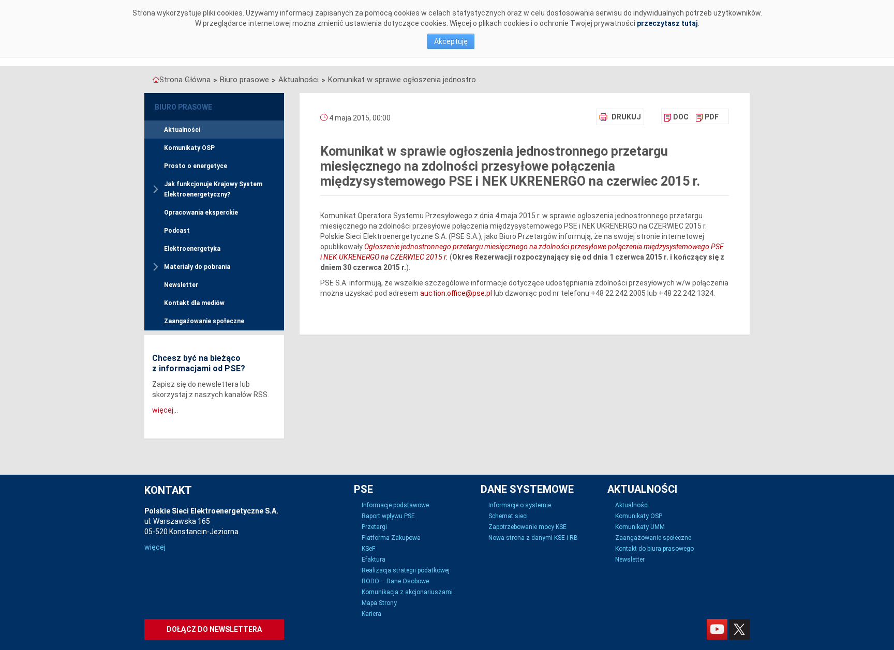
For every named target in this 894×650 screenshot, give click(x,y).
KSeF (368, 548)
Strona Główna (185, 79)
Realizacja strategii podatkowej (406, 570)
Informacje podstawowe (395, 505)
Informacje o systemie (519, 505)
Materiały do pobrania (197, 266)
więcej (155, 547)
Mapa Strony (379, 603)
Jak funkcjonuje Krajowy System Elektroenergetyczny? (213, 189)
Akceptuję (451, 41)
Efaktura (373, 559)
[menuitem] (676, 117)
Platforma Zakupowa (391, 537)
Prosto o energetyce (195, 166)
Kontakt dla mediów (194, 303)
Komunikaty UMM (640, 527)
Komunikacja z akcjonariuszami (407, 592)
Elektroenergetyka (192, 248)
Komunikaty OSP (189, 148)
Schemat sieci (508, 516)
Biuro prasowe (244, 79)
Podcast (177, 230)
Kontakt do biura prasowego (654, 548)
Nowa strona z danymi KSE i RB (533, 537)
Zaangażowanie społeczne (204, 321)
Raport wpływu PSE (388, 516)
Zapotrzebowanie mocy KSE (527, 527)
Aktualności (298, 79)
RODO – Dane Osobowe (395, 581)
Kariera (371, 613)
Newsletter (181, 285)
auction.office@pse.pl (456, 293)
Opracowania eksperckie (201, 212)
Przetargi (374, 527)
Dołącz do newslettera (214, 629)
